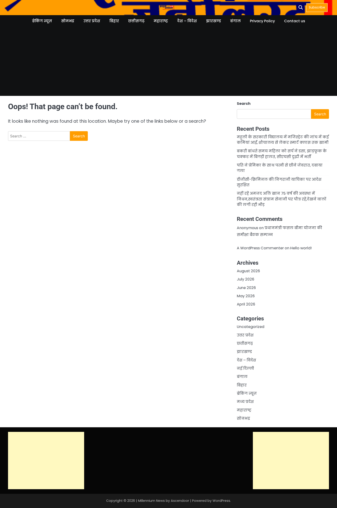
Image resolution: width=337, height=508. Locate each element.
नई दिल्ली (245, 368)
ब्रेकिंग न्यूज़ (42, 21)
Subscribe (317, 7)
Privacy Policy (262, 21)
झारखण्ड (213, 21)
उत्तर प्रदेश (91, 21)
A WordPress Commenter (260, 248)
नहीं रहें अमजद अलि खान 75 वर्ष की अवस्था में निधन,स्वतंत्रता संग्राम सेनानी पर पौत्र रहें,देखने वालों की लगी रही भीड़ (281, 199)
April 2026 (246, 304)
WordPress (221, 500)
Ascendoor (180, 500)
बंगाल (235, 21)
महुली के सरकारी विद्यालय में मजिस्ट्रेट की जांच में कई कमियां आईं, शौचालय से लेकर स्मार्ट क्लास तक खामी (283, 139)
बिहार (114, 21)
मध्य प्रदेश (245, 401)
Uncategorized (250, 326)
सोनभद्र (67, 21)
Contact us (294, 21)
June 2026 (246, 287)
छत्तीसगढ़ (136, 21)
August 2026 (248, 271)
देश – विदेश (187, 21)
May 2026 (246, 296)
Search (244, 103)
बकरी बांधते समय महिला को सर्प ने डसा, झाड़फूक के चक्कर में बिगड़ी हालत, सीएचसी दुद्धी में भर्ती (282, 153)
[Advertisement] (168, 64)
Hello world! (301, 248)
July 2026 (245, 279)
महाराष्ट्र (161, 21)
